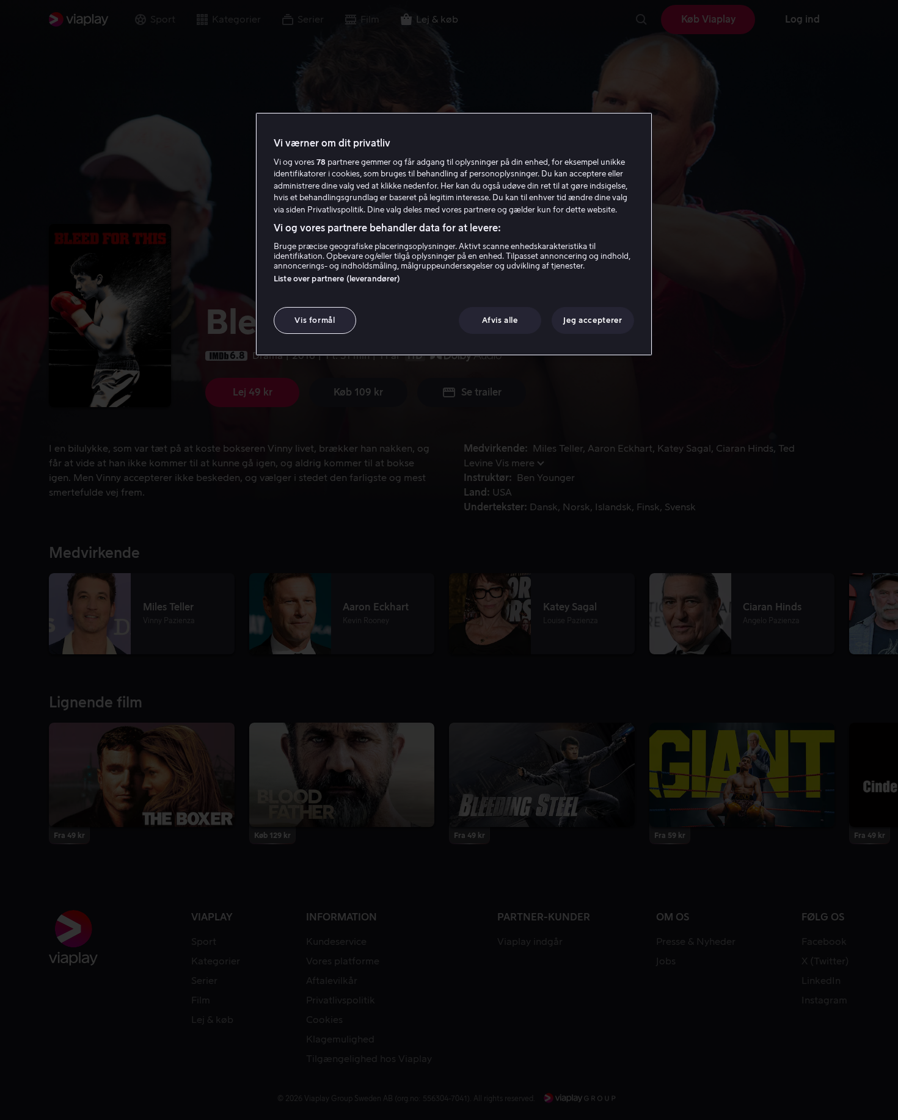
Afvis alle (500, 320)
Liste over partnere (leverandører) (337, 279)
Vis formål (314, 320)
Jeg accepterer (592, 320)
